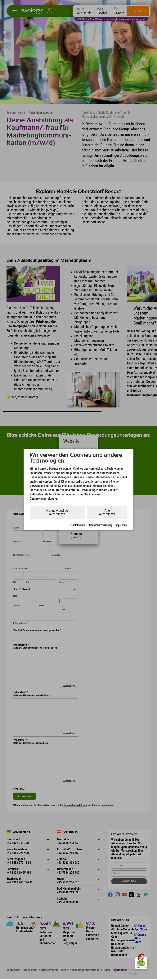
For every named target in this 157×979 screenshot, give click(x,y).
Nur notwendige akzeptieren (57, 512)
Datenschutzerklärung (100, 525)
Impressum (121, 525)
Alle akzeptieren (107, 512)
